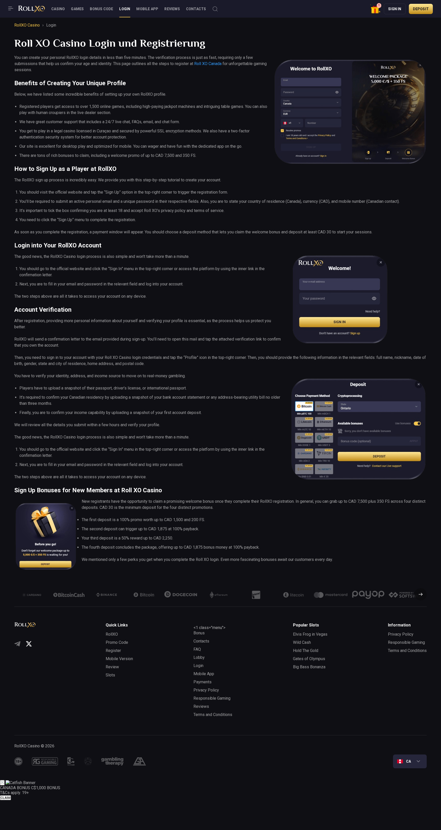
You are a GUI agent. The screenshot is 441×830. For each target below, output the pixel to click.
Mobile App (147, 9)
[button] (375, 9)
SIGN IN (394, 9)
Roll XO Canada (208, 63)
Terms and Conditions (212, 714)
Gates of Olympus (309, 658)
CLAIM (5, 798)
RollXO (112, 634)
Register (113, 650)
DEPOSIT (421, 9)
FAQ (197, 649)
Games (77, 9)
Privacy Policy (206, 690)
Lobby (199, 657)
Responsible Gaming (211, 698)
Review (112, 666)
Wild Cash (302, 642)
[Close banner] (2, 782)
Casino (58, 9)
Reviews (172, 9)
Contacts (196, 9)
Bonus (199, 633)
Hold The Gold (305, 650)
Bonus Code (101, 9)
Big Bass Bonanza (309, 666)
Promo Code (117, 642)
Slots (110, 675)
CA (408, 761)
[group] (31, 595)
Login (124, 9)
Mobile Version (119, 658)
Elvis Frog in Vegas (310, 634)
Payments (202, 682)
